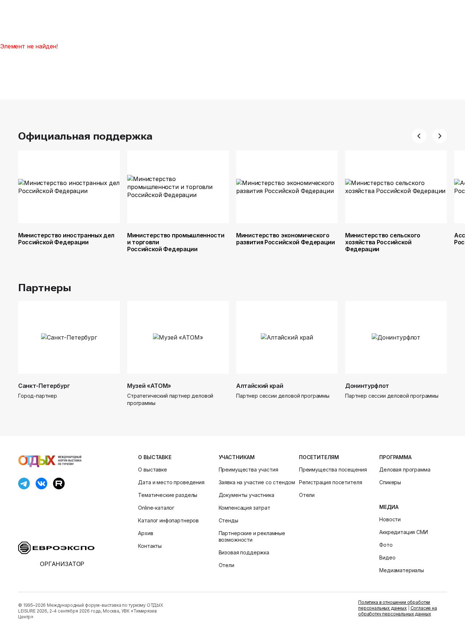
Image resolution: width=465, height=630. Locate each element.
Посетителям (319, 457)
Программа (395, 457)
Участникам (237, 457)
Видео (387, 557)
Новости (390, 519)
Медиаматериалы (401, 570)
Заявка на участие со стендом (257, 482)
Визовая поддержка (244, 552)
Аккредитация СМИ (403, 532)
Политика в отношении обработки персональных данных (394, 605)
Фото (385, 545)
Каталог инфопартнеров (168, 520)
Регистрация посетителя (330, 482)
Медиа (388, 507)
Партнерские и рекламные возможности (252, 536)
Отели (226, 565)
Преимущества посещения (333, 469)
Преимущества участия (248, 469)
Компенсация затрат (244, 508)
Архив (145, 533)
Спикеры (390, 482)
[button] (419, 136)
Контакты (150, 546)
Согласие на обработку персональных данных (397, 611)
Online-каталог (156, 508)
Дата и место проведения (171, 482)
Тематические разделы (167, 495)
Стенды (228, 520)
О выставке (154, 457)
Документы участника (246, 495)
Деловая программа (404, 469)
